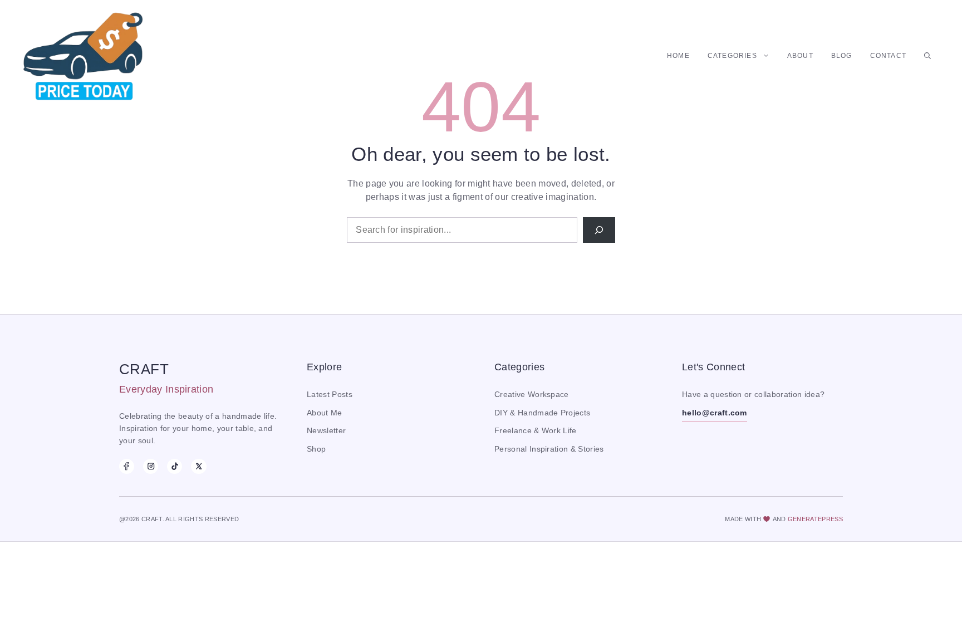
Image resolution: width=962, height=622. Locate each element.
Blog (841, 56)
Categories (732, 56)
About (800, 56)
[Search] (599, 230)
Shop (316, 449)
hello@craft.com (714, 413)
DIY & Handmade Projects (542, 413)
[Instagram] (150, 466)
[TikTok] (174, 466)
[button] (927, 55)
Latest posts (329, 394)
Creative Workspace (531, 394)
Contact (888, 56)
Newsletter (326, 431)
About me (324, 413)
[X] (198, 466)
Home (678, 56)
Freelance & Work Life (535, 431)
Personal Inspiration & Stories (549, 449)
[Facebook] (126, 466)
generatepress (815, 519)
